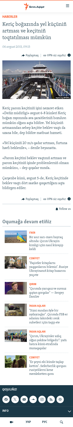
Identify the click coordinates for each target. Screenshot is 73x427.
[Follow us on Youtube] (24, 399)
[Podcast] (60, 399)
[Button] (30, 55)
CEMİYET (34, 258)
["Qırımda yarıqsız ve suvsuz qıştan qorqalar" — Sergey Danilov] (16, 288)
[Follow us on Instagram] (42, 399)
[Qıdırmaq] (61, 422)
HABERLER (9, 17)
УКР (28, 422)
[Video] (11, 422)
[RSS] (51, 399)
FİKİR (32, 232)
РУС (44, 422)
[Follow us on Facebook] (6, 399)
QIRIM (32, 284)
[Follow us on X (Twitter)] (15, 399)
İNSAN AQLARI (37, 306)
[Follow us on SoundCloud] (33, 399)
